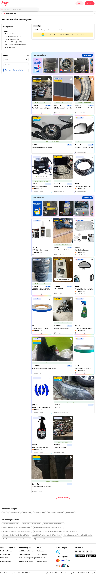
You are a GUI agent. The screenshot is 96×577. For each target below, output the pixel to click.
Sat (91, 3)
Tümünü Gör (87, 55)
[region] (63, 65)
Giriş (79, 3)
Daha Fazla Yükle (63, 497)
